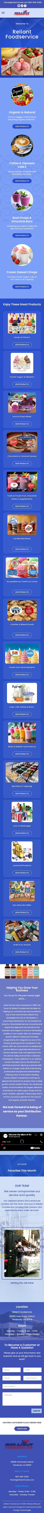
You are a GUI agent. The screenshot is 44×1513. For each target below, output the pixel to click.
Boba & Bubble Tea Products (22, 746)
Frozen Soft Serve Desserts (22, 667)
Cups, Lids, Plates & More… (22, 707)
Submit (36, 1410)
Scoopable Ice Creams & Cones (22, 581)
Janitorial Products (22, 865)
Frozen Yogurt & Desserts (22, 377)
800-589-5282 (35, 2)
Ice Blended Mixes (22, 538)
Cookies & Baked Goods (22, 624)
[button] (2, 971)
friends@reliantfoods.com (16, 2)
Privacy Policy (32, 1504)
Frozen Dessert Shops (22, 272)
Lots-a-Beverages (22, 826)
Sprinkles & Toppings (22, 786)
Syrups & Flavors (22, 337)
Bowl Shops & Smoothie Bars (22, 219)
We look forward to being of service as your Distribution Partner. (22, 1111)
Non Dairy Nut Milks (22, 905)
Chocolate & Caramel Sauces (22, 456)
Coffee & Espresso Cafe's (22, 165)
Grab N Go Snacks (22, 944)
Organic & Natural (22, 112)
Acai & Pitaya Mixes (22, 416)
